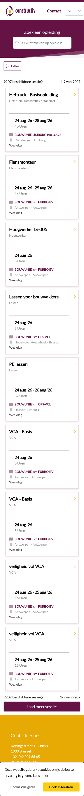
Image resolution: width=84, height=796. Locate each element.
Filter (15, 66)
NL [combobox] (70, 11)
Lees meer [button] (40, 775)
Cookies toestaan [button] (61, 787)
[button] (79, 10)
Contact (54, 10)
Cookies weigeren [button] (23, 787)
